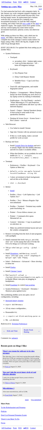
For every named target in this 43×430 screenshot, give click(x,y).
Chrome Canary (16, 271)
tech (40, 9)
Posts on (7, 367)
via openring (36, 400)
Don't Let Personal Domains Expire (14, 415)
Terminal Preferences (19, 324)
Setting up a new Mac (11, 6)
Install (12, 191)
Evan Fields (8, 395)
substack (15, 338)
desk (37, 23)
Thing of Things (10, 383)
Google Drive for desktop (24, 146)
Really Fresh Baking (32, 331)
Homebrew (14, 253)
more (27, 400)
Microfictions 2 (8, 388)
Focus (3, 423)
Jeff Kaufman (6, 2)
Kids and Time (10, 331)
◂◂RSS (25, 2)
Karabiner (14, 285)
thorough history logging (14, 301)
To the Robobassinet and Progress (13, 407)
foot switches (30, 285)
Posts (15, 2)
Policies (4, 411)
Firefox (13, 267)
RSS (20, 2)
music (3, 38)
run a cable (27, 23)
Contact (33, 2)
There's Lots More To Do (10, 419)
